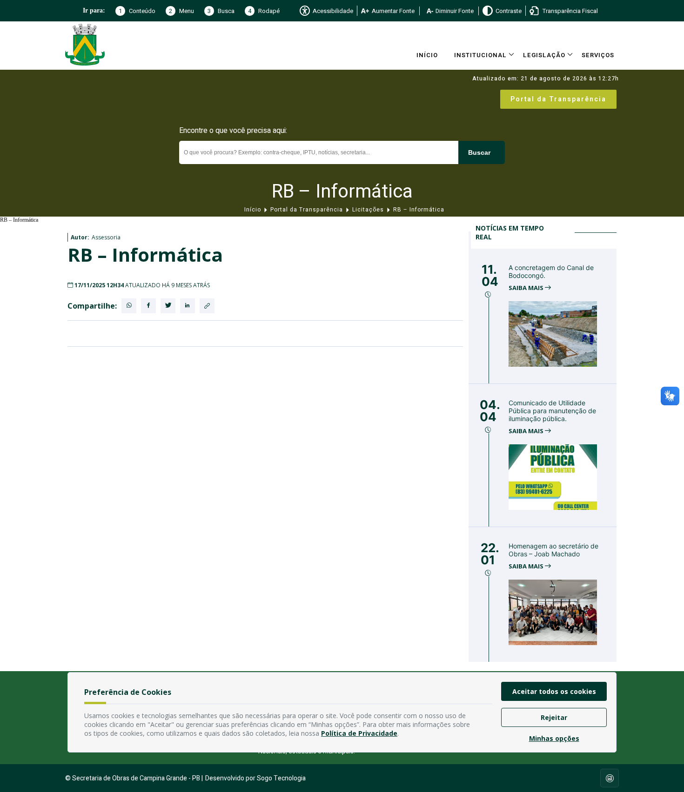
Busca (221, 11)
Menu (181, 11)
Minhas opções (554, 738)
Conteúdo (137, 11)
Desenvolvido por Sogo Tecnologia (255, 778)
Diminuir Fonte (455, 11)
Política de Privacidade (359, 733)
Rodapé (264, 11)
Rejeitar (554, 717)
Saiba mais (527, 288)
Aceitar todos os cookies (554, 691)
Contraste (509, 11)
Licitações (368, 209)
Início (427, 55)
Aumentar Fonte (393, 11)
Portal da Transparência (558, 99)
